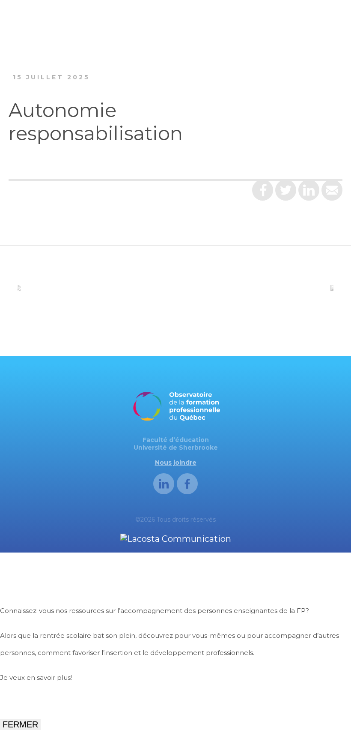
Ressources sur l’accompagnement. (59, 702)
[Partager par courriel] (331, 193)
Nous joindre (175, 462)
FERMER (20, 724)
